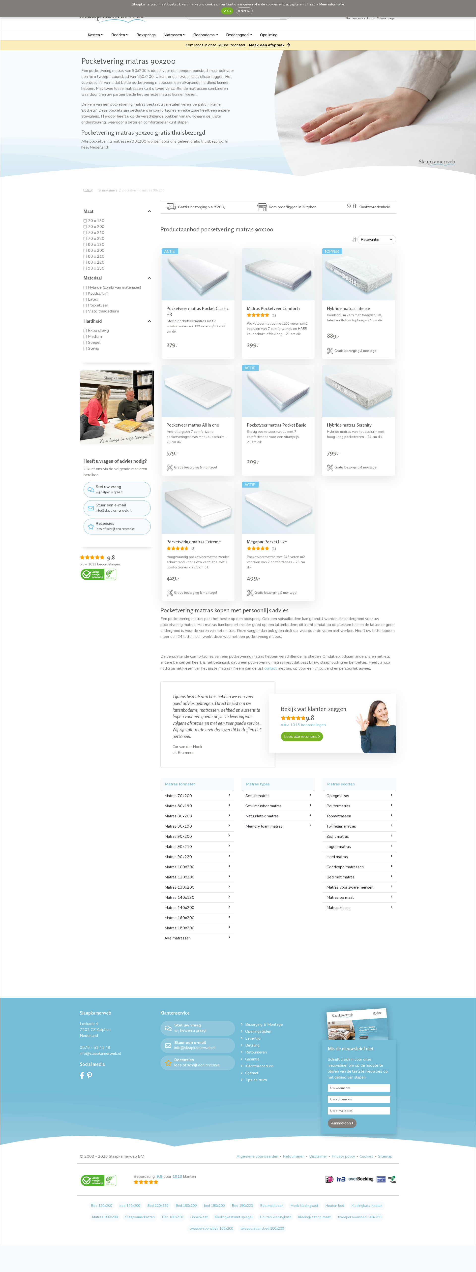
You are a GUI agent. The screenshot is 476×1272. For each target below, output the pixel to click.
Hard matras (337, 863)
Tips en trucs (256, 1086)
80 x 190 (96, 244)
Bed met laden (271, 1212)
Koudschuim (98, 293)
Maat (88, 211)
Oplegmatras (338, 802)
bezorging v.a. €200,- (202, 207)
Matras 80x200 (178, 822)
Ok (228, 11)
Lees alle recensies (301, 736)
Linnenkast (199, 1223)
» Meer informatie (330, 4)
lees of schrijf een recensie (115, 526)
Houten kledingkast (275, 1223)
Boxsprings (146, 35)
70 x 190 (96, 220)
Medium (95, 336)
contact (270, 668)
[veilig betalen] (361, 1188)
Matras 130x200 (179, 894)
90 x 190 (96, 268)
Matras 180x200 (179, 934)
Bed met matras (341, 883)
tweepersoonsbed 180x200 (262, 1235)
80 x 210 (96, 256)
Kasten (94, 35)
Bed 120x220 (158, 1212)
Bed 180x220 (242, 1212)
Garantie (252, 1065)
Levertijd (253, 1045)
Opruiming (268, 35)
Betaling (252, 1052)
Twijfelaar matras (341, 833)
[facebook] (83, 1083)
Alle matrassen (177, 944)
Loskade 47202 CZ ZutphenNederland (95, 1036)
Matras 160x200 (179, 924)
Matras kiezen (339, 914)
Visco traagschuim (103, 311)
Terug (88, 190)
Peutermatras (338, 812)
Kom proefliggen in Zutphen (292, 207)
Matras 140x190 (179, 904)
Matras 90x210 (178, 853)
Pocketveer (98, 305)
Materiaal (93, 277)
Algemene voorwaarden (257, 1163)
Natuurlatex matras (262, 822)
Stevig (93, 348)
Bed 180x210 (172, 1223)
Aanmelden (341, 1129)
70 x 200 (96, 226)
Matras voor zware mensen (350, 894)
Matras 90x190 (178, 833)
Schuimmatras (257, 802)
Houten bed (335, 1212)
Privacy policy (343, 1163)
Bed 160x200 (186, 1212)
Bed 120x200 (101, 1212)
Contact (251, 1079)
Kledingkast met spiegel (234, 1223)
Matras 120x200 (179, 883)
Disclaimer (318, 1163)
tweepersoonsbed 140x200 (359, 1223)
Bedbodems (204, 35)
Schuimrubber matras (263, 812)
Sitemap (385, 1163)
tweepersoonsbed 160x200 (211, 1235)
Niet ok (245, 11)
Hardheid (93, 321)
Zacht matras (338, 843)
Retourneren (256, 1058)
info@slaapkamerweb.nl (113, 507)
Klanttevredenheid (368, 207)
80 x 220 (96, 262)
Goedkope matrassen (345, 873)
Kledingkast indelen (367, 1212)
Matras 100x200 (179, 873)
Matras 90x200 (178, 843)
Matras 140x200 (179, 914)
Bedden (118, 35)
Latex (93, 299)
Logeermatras (339, 853)
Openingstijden (258, 1038)
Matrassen (173, 35)
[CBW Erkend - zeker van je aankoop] (98, 574)
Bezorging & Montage (264, 1031)
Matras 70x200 (178, 802)
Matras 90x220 (178, 863)
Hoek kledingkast (304, 1212)
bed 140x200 (129, 1212)
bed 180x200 (214, 1212)
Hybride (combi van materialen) (114, 287)
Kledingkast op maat (314, 1223)
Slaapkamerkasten (140, 1223)
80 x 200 (96, 250)
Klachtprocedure (259, 1072)
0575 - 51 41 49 (95, 1054)
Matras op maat (340, 904)
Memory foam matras (263, 833)
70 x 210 (96, 232)
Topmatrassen (339, 822)
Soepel (94, 342)
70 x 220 (96, 238)
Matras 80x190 (178, 812)
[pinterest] (90, 1083)
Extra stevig (98, 330)
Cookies (366, 1163)
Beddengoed (238, 35)
